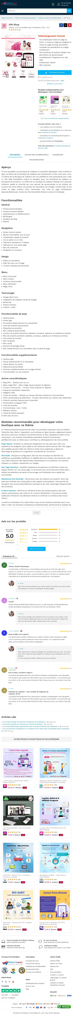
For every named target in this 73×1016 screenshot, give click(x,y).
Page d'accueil (6, 18)
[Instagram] (9, 981)
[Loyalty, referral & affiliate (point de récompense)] (55, 810)
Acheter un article (56, 975)
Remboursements (32, 969)
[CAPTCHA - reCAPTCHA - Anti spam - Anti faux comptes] (18, 858)
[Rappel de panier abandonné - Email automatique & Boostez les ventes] (55, 763)
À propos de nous (32, 961)
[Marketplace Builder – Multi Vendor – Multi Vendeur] (55, 858)
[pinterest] (70, 25)
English (24, 1004)
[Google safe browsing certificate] (53, 996)
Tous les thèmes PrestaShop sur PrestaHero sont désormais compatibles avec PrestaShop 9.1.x (35, 730)
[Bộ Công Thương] (69, 996)
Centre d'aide (55, 961)
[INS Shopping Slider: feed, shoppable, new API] (18, 810)
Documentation (55, 972)
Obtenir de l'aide (56, 963)
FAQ (51, 969)
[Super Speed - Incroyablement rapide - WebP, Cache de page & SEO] (43, 100)
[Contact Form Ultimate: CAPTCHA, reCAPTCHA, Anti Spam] (55, 905)
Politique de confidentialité (35, 966)
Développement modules (35, 983)
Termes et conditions (33, 972)
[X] (65, 25)
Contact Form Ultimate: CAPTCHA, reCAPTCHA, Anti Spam (52, 923)
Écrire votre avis (37, 549)
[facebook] (61, 25)
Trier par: (59, 556)
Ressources (54, 966)
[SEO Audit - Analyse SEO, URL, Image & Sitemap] (66, 100)
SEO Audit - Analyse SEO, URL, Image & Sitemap (66, 108)
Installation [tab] (58, 154)
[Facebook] (2, 981)
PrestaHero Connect (49, 132)
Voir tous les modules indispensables (55, 118)
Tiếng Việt (56, 1004)
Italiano (48, 1004)
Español (40, 1004)
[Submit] (69, 10)
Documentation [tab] (36, 159)
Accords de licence (33, 963)
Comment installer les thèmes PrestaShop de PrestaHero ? (24, 722)
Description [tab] (15, 154)
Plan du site (30, 986)
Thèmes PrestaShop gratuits (25, 18)
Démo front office (55, 84)
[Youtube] (13, 981)
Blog (27, 989)
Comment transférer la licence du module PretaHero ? (23, 724)
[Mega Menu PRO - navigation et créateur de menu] (55, 100)
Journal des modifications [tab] (36, 154)
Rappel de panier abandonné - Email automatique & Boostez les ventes (53, 781)
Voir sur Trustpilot (8, 998)
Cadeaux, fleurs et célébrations (49, 18)
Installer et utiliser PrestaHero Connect (57, 984)
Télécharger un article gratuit (58, 979)
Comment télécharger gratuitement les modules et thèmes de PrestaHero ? (31, 726)
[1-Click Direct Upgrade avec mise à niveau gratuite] (18, 763)
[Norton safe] (61, 996)
